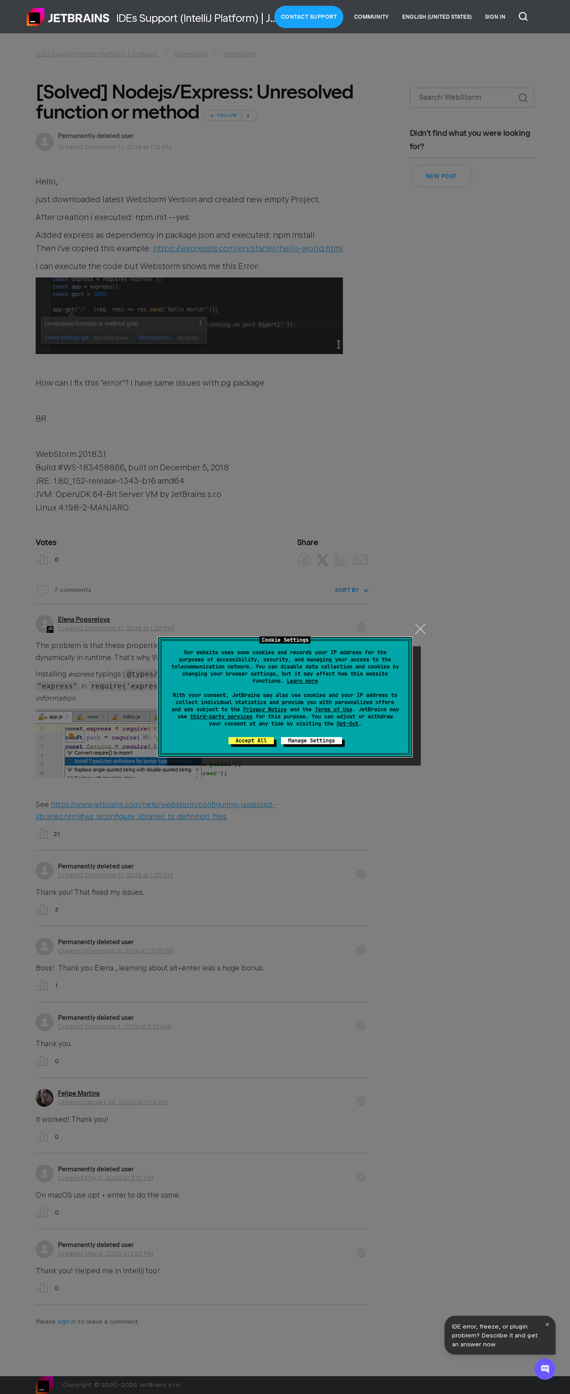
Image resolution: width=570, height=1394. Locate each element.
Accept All (251, 740)
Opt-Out (347, 723)
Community (371, 17)
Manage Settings (311, 740)
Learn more (302, 681)
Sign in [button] (495, 17)
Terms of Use (333, 709)
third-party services (221, 716)
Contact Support (309, 17)
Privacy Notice (265, 709)
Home (68, 17)
